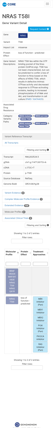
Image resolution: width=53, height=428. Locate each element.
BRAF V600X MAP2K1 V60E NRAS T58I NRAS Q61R (12, 281)
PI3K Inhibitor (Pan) (40, 328)
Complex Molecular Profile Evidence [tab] (23, 199)
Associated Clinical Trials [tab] (18, 218)
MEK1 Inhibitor (40, 311)
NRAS (23, 35)
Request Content (38, 29)
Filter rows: (27, 237)
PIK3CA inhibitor (40, 337)
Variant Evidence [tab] (14, 192)
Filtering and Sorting (37, 150)
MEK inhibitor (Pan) (40, 302)
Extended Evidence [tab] (16, 205)
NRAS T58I (12, 300)
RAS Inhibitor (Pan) (40, 347)
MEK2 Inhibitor (40, 319)
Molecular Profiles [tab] (14, 211)
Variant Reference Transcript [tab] (18, 136)
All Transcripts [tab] (11, 142)
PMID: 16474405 (34, 99)
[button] (17, 253)
